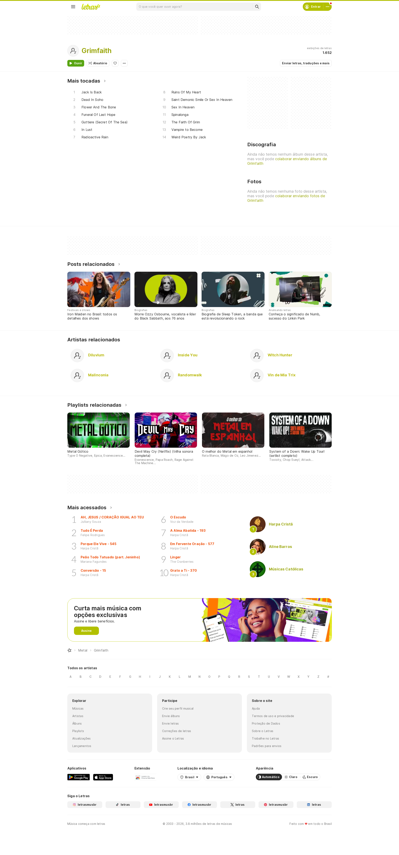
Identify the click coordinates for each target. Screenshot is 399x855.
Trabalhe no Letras (265, 738)
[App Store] (103, 777)
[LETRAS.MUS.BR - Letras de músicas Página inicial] (91, 6)
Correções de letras (176, 731)
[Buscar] (257, 6)
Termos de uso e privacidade (273, 716)
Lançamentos (81, 746)
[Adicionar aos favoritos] (115, 63)
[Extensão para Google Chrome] (145, 777)
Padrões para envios (266, 746)
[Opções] (124, 63)
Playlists (78, 731)
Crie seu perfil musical (177, 708)
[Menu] (73, 6)
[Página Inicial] (69, 650)
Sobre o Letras (262, 731)
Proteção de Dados (266, 723)
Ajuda (256, 708)
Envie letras (170, 723)
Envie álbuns (171, 716)
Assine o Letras (173, 738)
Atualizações (81, 738)
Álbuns (77, 723)
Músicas (78, 708)
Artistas (77, 716)
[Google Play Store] (78, 777)
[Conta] (327, 6)
